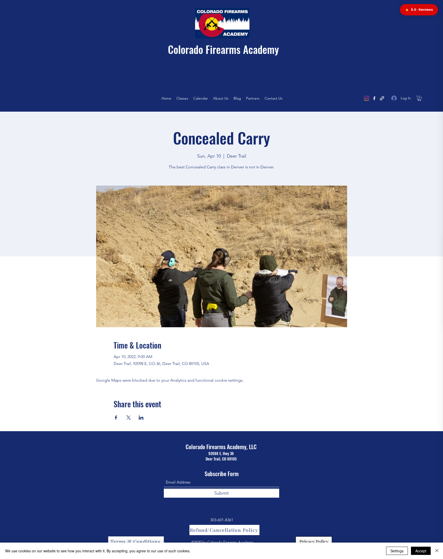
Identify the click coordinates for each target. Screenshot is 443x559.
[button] (419, 98)
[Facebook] (374, 98)
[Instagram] (366, 98)
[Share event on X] (128, 418)
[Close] (437, 551)
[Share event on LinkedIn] (141, 418)
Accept (420, 550)
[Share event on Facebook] (116, 418)
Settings (397, 550)
